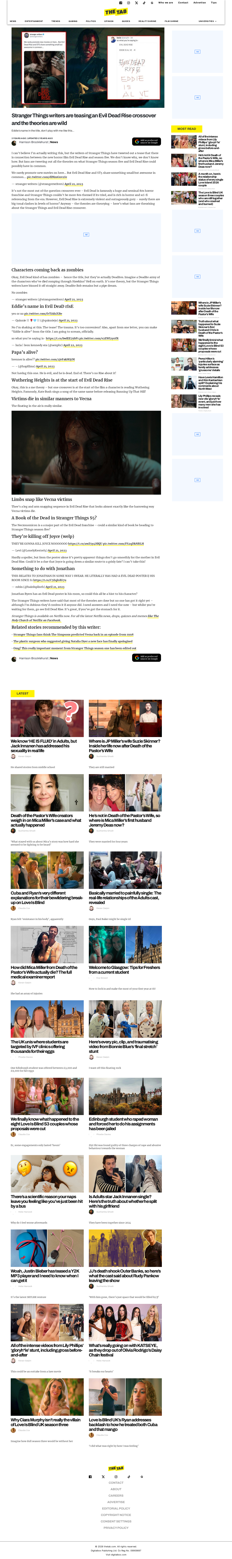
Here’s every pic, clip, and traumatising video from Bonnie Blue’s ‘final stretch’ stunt (123, 1046)
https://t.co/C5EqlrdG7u (49, 580)
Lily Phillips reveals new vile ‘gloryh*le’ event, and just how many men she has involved (209, 401)
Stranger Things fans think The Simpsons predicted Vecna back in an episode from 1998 (73, 634)
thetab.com (110, 1546)
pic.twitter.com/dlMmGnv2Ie (47, 177)
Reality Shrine (147, 21)
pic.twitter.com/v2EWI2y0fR (99, 338)
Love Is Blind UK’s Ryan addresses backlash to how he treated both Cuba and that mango (123, 1424)
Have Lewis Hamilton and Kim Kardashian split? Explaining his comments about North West (210, 383)
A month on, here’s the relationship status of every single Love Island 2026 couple (210, 179)
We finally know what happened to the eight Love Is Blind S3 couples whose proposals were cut (45, 1124)
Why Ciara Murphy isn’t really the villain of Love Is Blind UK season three (45, 1422)
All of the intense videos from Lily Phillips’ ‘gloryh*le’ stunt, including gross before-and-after (47, 1350)
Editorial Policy (116, 1508)
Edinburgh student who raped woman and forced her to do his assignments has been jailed (123, 1124)
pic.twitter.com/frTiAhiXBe (43, 313)
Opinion (108, 21)
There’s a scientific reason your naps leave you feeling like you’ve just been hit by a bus (47, 1201)
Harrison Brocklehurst (33, 142)
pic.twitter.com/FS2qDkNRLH (123, 543)
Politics (91, 21)
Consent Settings (116, 1521)
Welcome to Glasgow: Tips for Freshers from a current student (124, 970)
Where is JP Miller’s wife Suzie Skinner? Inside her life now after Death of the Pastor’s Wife (124, 746)
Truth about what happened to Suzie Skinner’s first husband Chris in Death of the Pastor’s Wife (210, 328)
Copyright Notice (116, 1515)
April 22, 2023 (72, 345)
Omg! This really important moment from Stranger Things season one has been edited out (75, 648)
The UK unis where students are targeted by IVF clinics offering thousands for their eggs (39, 1046)
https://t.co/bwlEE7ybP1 (62, 338)
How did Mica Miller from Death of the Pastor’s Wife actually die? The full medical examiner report (44, 972)
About (116, 1489)
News (13, 21)
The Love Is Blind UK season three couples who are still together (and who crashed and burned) (211, 198)
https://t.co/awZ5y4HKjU (85, 543)
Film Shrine (172, 21)
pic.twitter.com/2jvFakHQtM (55, 359)
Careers (116, 1495)
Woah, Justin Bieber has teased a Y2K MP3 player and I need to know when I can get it (45, 1276)
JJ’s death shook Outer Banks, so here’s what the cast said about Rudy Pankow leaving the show (125, 1276)
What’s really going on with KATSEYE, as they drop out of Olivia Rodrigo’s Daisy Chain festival (125, 1350)
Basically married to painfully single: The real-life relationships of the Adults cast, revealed (125, 898)
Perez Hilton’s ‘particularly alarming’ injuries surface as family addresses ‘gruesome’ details (211, 364)
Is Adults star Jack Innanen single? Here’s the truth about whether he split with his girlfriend (123, 1201)
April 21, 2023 (74, 184)
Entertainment (34, 21)
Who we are (165, 2)
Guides (126, 21)
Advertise (199, 2)
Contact (183, 2)
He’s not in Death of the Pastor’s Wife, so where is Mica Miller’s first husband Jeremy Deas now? (124, 820)
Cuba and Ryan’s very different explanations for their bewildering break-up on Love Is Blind (47, 898)
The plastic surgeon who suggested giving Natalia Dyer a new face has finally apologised (72, 641)
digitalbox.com (118, 1554)
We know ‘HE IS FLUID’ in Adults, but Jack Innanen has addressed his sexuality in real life (44, 746)
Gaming (73, 21)
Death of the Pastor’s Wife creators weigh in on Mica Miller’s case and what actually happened (46, 820)
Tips (214, 2)
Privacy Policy (116, 1528)
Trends (55, 21)
